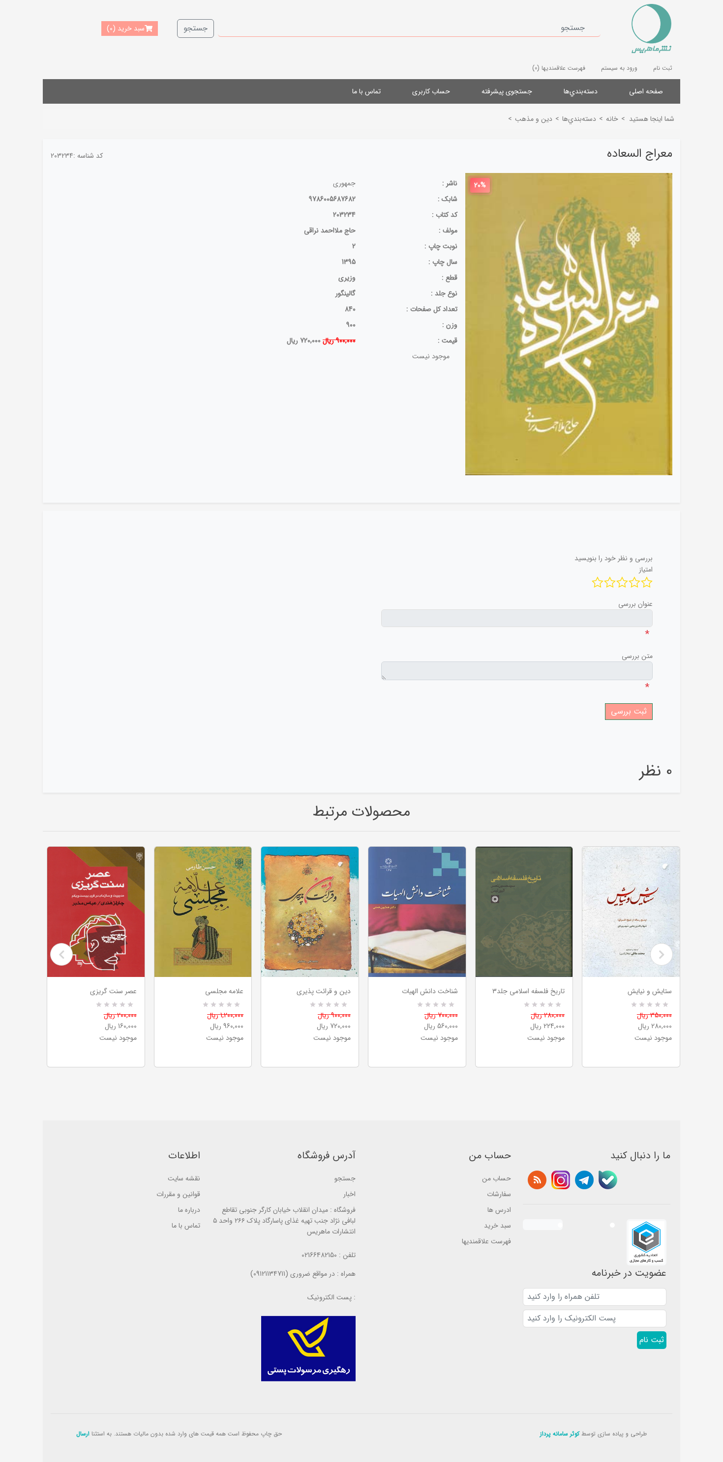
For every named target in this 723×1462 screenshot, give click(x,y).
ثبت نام (662, 68)
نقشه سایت (184, 1178)
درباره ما (189, 1209)
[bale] (608, 1180)
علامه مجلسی (224, 991)
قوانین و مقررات (178, 1194)
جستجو (195, 28)
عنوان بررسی (635, 604)
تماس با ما (366, 91)
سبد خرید (497, 1225)
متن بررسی (637, 656)
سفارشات (499, 1194)
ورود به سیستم (619, 68)
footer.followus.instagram (560, 1180)
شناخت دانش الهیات (430, 991)
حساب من (496, 1178)
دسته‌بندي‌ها (581, 91)
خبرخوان (537, 1180)
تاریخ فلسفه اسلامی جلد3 (528, 991)
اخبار (349, 1194)
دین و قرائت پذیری (324, 991)
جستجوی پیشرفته (507, 91)
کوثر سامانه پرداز (559, 1433)
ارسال (83, 1433)
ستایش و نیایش (650, 991)
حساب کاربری (431, 91)
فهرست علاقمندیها (486, 1241)
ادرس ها (499, 1209)
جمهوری (344, 183)
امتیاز (646, 569)
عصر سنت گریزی (113, 991)
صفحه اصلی (646, 91)
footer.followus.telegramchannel (584, 1180)
